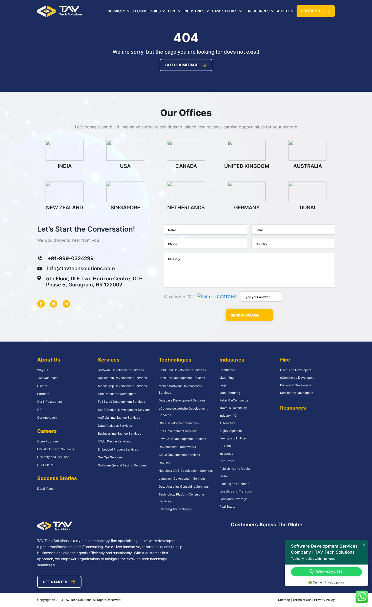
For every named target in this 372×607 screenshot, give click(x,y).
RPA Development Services (178, 431)
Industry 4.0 (227, 415)
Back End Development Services (182, 378)
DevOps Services (110, 457)
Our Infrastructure (49, 401)
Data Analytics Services (115, 426)
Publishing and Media (234, 468)
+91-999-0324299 (71, 258)
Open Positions (47, 441)
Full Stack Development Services (121, 401)
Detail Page (45, 488)
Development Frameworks (177, 447)
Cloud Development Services (179, 455)
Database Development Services (182, 400)
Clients (42, 386)
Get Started (55, 582)
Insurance (226, 453)
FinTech (225, 476)
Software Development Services (121, 370)
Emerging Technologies (175, 509)
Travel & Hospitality (233, 408)
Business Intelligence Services (119, 433)
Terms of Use (302, 600)
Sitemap (284, 600)
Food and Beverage (233, 499)
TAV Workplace (47, 378)
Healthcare (227, 370)
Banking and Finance (234, 484)
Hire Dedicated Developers (117, 394)
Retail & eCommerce (233, 400)
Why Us (42, 370)
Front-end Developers (295, 370)
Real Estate (227, 506)
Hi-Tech (225, 446)
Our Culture (45, 465)
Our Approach (47, 417)
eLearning (226, 377)
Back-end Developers (295, 385)
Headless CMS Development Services (186, 471)
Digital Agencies (230, 431)
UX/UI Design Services (114, 441)
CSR (40, 410)
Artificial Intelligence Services (119, 417)
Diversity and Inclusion (53, 457)
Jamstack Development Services (182, 478)
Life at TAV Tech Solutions (55, 449)
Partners (43, 394)
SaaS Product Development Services (124, 410)
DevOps (164, 463)
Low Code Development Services (182, 439)
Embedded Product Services (118, 449)
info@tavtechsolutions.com (81, 268)
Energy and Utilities (233, 438)
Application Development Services (122, 378)
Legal (223, 385)
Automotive (227, 423)
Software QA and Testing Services (122, 465)
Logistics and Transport (235, 491)
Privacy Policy (324, 600)
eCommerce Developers (297, 377)
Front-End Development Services (182, 370)
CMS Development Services (179, 423)
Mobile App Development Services (122, 386)
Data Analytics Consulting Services (184, 486)
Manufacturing (229, 393)
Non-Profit (226, 461)
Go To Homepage (181, 65)
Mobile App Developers (296, 393)
